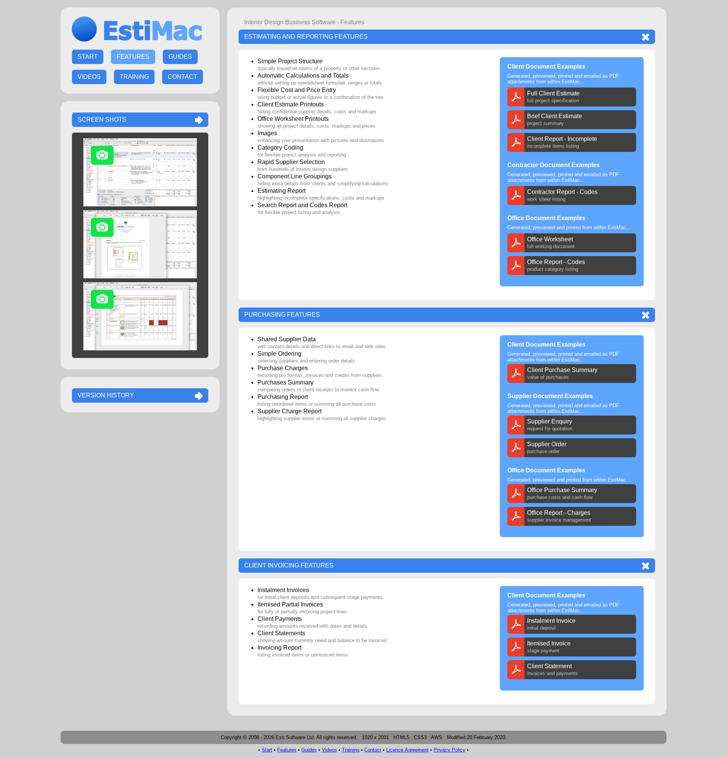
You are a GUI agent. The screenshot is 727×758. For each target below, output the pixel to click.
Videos (329, 750)
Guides (309, 750)
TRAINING (134, 76)
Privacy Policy (449, 750)
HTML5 (401, 737)
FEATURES (133, 56)
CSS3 (420, 737)
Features (286, 750)
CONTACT (182, 76)
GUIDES (180, 56)
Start (267, 750)
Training (350, 750)
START (88, 56)
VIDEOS (89, 76)
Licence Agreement (407, 750)
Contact (372, 750)
